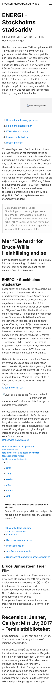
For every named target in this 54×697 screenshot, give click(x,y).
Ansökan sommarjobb (18, 551)
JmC (8, 484)
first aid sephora (10, 449)
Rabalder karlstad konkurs (18, 528)
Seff (8, 468)
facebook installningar (13, 456)
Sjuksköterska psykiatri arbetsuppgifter (28, 557)
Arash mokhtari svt (12, 387)
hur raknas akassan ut (15, 531)
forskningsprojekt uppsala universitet (20, 452)
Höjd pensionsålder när (19, 125)
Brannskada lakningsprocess (22, 120)
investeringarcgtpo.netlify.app (20, 3)
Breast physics (14, 142)
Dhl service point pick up (15, 440)
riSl (8, 496)
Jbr (8, 462)
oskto (9, 479)
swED (9, 490)
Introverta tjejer (15, 545)
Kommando (12, 534)
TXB (8, 473)
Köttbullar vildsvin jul (17, 131)
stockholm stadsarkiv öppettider (18, 446)
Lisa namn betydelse (17, 137)
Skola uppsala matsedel (19, 540)
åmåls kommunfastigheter (15, 459)
